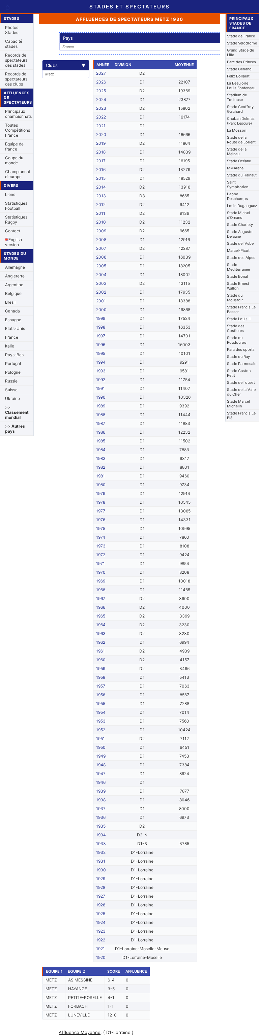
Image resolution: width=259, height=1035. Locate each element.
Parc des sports (241, 349)
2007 (101, 248)
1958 (100, 677)
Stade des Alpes (241, 257)
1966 (100, 607)
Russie (11, 380)
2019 (101, 143)
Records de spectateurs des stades (16, 60)
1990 (101, 397)
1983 (101, 458)
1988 (100, 414)
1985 (100, 440)
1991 (100, 388)
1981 (100, 475)
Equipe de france (14, 146)
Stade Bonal (237, 276)
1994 (101, 362)
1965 (100, 616)
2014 (101, 187)
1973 (101, 545)
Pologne (13, 372)
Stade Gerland (239, 69)
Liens (10, 194)
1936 (101, 817)
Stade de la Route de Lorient (241, 139)
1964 (101, 624)
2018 (101, 152)
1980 (101, 484)
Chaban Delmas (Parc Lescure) (241, 121)
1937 (101, 808)
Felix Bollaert (238, 76)
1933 (101, 843)
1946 (101, 782)
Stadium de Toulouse (237, 97)
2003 (101, 283)
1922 (100, 939)
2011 (100, 213)
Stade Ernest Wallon (238, 286)
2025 (101, 90)
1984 (101, 449)
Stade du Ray (238, 356)
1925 (100, 913)
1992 (100, 379)
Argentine (14, 284)
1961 (100, 651)
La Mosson (236, 130)
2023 (101, 108)
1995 (100, 353)
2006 (101, 257)
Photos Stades (11, 30)
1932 (101, 852)
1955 (100, 703)
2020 (101, 134)
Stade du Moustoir (235, 297)
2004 (101, 274)
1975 (100, 528)
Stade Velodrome (242, 43)
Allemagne (15, 267)
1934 (101, 834)
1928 (100, 887)
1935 (101, 826)
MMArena (235, 168)
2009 (101, 230)
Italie (9, 345)
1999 (100, 318)
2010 (101, 222)
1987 (100, 423)
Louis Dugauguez (242, 205)
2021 (101, 125)
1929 (100, 878)
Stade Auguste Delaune (239, 234)
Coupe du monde (14, 160)
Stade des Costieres (235, 328)
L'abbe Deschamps (237, 196)
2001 (101, 300)
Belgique (13, 293)
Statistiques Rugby (16, 219)
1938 (101, 799)
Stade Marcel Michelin (238, 403)
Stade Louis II (239, 318)
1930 (101, 869)
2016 (101, 169)
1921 (100, 948)
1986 (100, 432)
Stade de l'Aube (240, 243)
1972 (100, 554)
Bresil (10, 302)
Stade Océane (239, 161)
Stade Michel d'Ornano (238, 215)
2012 (101, 204)
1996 (100, 344)
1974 (100, 537)
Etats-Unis (15, 328)
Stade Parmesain (241, 363)
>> (17, 412)
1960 (101, 659)
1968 (100, 589)
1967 (100, 598)
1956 (100, 694)
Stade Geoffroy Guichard (240, 109)
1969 (100, 580)
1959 (100, 668)
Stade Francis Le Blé (241, 415)
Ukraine (12, 398)
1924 (101, 922)
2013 (101, 195)
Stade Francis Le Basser (241, 309)
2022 (101, 117)
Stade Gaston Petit (239, 373)
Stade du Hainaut (242, 175)
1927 (100, 896)
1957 (100, 686)
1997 (100, 335)
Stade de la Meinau (237, 151)
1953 (101, 721)
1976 (100, 519)
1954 (101, 712)
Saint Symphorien (237, 184)
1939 (101, 791)
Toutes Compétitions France (17, 130)
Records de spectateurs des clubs (16, 79)
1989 (100, 405)
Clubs (66, 65)
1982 (100, 467)
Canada (12, 310)
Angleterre (15, 275)
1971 (100, 563)
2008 (101, 239)
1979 (100, 493)
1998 (100, 327)
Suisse (11, 389)
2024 (101, 99)
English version (13, 242)
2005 (101, 265)
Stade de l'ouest (241, 382)
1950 (101, 747)
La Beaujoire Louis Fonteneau (241, 85)
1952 (100, 729)
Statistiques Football (16, 206)
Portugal (13, 363)
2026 (101, 82)
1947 (101, 773)
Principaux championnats (18, 114)
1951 (100, 738)
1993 (101, 370)
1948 (101, 764)
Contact (12, 230)
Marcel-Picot (238, 250)
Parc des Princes (241, 62)
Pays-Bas (14, 354)
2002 (101, 292)
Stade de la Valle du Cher (241, 392)
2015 (101, 178)
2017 (101, 160)
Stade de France (241, 36)
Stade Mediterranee (238, 267)
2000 (101, 309)
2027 (101, 73)
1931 (100, 861)
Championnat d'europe (17, 174)
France (11, 337)
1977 (100, 510)
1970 (101, 572)
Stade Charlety (240, 224)
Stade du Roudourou (236, 340)
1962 (100, 642)
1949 (101, 756)
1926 (100, 904)
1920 (101, 957)
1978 (100, 502)
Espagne (13, 319)
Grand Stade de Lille (240, 52)
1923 (101, 931)
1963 (101, 633)
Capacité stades (13, 44)
